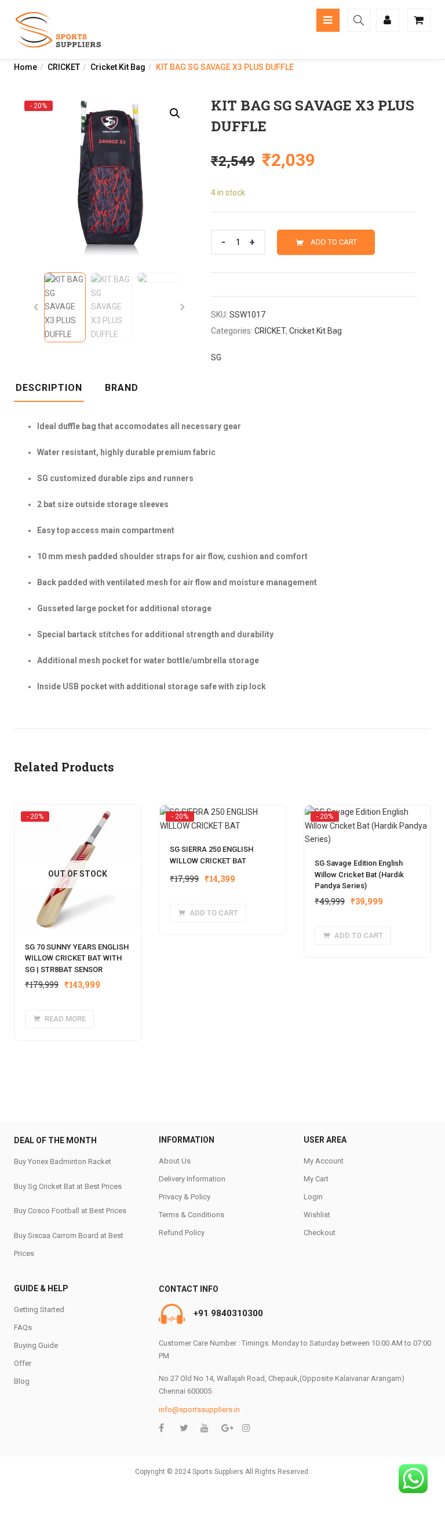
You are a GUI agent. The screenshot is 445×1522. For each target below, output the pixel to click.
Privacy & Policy (184, 1196)
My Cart (316, 1178)
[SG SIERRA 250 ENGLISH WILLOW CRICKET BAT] (222, 816)
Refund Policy (182, 1232)
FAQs (23, 1327)
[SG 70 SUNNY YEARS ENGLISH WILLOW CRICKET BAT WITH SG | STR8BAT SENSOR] (77, 816)
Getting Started (39, 1309)
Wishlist (317, 1214)
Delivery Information (192, 1178)
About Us (175, 1161)
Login (313, 1196)
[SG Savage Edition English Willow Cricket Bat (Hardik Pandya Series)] (367, 816)
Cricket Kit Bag (117, 67)
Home (25, 67)
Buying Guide (36, 1345)
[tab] (53, 391)
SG (216, 357)
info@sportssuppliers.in (199, 1409)
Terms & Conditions (191, 1214)
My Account (324, 1161)
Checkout (319, 1232)
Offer (22, 1363)
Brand (121, 387)
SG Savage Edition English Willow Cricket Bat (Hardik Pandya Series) (359, 874)
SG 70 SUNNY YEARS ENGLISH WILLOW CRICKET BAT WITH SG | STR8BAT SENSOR (77, 958)
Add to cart (334, 242)
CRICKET (64, 67)
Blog (22, 1381)
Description (49, 387)
